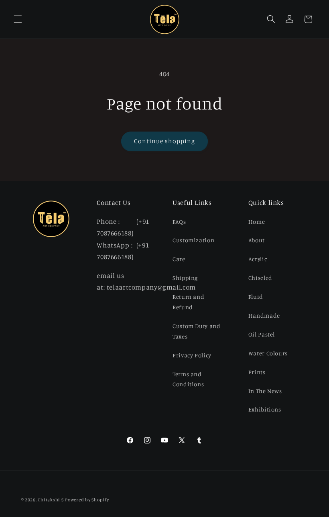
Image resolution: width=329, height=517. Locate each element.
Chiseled (260, 277)
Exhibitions (264, 409)
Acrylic (257, 258)
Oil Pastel (261, 334)
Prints (257, 372)
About (256, 240)
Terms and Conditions (188, 379)
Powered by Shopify (87, 500)
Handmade (264, 315)
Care (179, 258)
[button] (17, 19)
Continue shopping (164, 141)
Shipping (185, 277)
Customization (193, 240)
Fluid (255, 296)
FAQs (179, 221)
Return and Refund (188, 301)
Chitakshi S (50, 500)
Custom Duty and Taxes (196, 331)
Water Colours (268, 353)
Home (256, 221)
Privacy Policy (192, 355)
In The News (265, 390)
